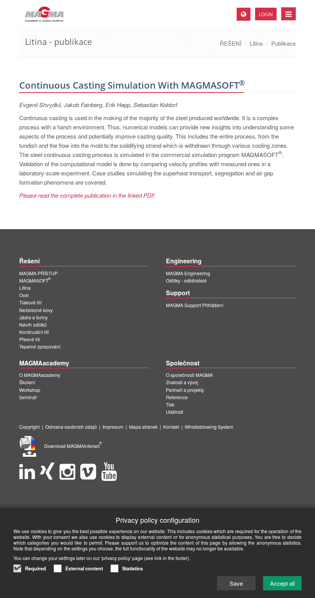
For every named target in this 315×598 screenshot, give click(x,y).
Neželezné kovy (36, 310)
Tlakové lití (30, 302)
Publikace (283, 43)
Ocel (24, 295)
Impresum (113, 426)
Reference (177, 397)
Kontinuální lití (34, 332)
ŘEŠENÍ (230, 43)
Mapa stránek (143, 426)
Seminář (28, 397)
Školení (27, 382)
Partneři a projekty (185, 390)
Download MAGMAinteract (73, 446)
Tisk (170, 404)
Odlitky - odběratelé (186, 280)
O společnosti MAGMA (189, 375)
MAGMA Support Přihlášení (194, 305)
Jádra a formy (33, 317)
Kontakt (171, 426)
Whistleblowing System (209, 426)
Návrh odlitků (33, 324)
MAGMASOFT (35, 280)
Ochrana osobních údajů (71, 426)
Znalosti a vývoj (182, 382)
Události (174, 411)
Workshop (29, 390)
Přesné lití (29, 339)
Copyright (29, 426)
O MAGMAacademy (39, 375)
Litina (256, 43)
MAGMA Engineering (188, 273)
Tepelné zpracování (39, 346)
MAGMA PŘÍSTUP (38, 273)
